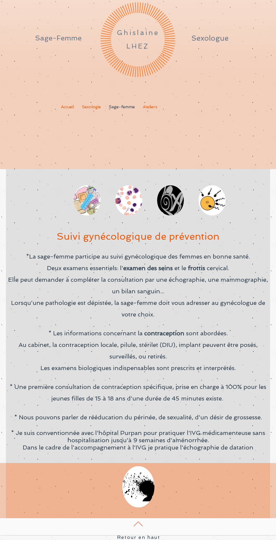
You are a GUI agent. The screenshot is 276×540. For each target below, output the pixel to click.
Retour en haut (138, 537)
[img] (138, 486)
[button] (87, 200)
